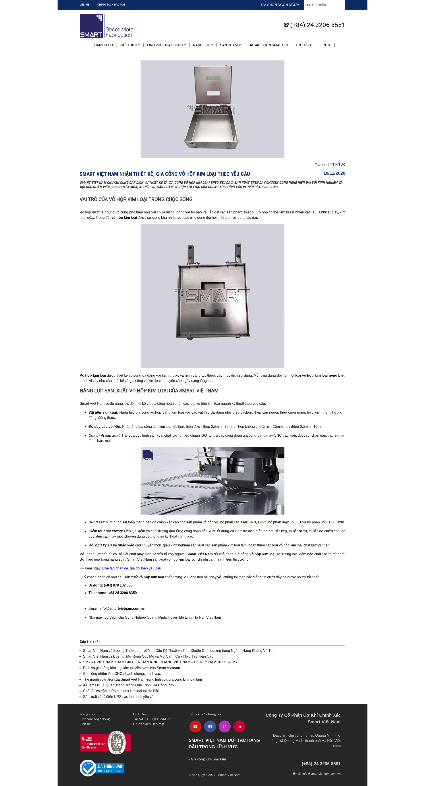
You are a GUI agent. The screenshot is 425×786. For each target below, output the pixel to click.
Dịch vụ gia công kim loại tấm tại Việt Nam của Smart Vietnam (131, 668)
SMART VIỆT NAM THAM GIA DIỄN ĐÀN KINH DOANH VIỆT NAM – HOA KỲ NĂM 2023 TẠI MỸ (160, 662)
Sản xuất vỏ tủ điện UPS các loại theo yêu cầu (119, 697)
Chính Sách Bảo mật (111, 4)
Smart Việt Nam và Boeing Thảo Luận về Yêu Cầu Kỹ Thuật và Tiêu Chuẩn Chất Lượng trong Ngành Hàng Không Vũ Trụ (178, 650)
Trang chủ (103, 45)
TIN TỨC (302, 45)
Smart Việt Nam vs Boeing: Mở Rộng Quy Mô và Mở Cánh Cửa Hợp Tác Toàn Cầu (148, 656)
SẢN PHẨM (229, 45)
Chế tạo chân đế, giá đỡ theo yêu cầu (131, 568)
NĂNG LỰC (202, 45)
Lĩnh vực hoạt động (165, 45)
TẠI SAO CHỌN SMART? (267, 45)
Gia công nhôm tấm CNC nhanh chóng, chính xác (122, 674)
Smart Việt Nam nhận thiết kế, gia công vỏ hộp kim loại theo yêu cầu (165, 174)
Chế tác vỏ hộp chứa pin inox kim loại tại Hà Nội (121, 691)
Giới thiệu (129, 45)
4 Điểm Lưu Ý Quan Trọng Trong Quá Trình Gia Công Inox (128, 685)
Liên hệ (84, 4)
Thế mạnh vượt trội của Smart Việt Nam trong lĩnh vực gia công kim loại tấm (142, 679)
